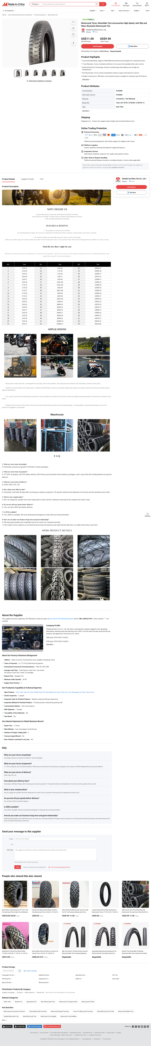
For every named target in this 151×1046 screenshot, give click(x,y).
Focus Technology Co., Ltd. (61, 1039)
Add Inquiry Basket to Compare (40, 81)
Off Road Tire (6, 979)
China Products (44, 1032)
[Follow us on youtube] (142, 1026)
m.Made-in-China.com (80, 1035)
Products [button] (35, 4)
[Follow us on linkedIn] (148, 1026)
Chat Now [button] (133, 46)
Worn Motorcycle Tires (48, 1002)
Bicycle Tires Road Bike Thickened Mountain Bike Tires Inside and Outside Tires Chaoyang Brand (134, 953)
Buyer (102, 11)
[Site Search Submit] (102, 4)
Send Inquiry (97, 46)
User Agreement (86, 1039)
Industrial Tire (43, 979)
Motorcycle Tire (53, 15)
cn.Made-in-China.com (95, 1035)
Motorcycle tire (43, 982)
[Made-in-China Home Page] (13, 4)
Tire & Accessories (40, 15)
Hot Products (33, 1032)
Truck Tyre (23, 692)
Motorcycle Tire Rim (88, 1002)
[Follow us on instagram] (139, 1026)
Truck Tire (64, 692)
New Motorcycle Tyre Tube (105, 1011)
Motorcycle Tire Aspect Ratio (68, 1002)
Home (4, 15)
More (4, 1020)
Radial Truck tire (44, 975)
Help (112, 11)
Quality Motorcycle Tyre (11, 1016)
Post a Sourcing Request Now (59, 867)
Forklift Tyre (38, 692)
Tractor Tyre (90, 692)
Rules (147, 11)
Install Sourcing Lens (53, 1026)
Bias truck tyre (6, 982)
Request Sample (115, 51)
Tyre (17, 692)
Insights (119, 1032)
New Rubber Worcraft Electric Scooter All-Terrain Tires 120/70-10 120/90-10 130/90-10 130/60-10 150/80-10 (45, 953)
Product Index (110, 1032)
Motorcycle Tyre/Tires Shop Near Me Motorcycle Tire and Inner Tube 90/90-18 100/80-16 (135, 912)
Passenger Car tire (8, 975)
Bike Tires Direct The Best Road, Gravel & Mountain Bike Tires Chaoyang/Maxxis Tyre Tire (75, 953)
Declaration (97, 1039)
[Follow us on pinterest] (145, 1026)
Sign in (147, 5)
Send (17, 867)
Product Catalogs (31, 971)
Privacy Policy (107, 1039)
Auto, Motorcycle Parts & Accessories (20, 15)
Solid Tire (78, 979)
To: (12, 844)
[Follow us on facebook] (133, 1026)
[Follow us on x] (136, 1026)
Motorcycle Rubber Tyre (125, 1011)
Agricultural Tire (31, 1002)
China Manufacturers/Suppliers (59, 1032)
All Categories (9, 11)
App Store (7, 1026)
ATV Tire (115, 975)
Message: (10, 850)
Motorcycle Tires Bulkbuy (69, 1016)
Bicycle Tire (18, 1002)
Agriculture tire (80, 975)
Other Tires (7, 1002)
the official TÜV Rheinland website (61, 619)
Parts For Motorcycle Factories (83, 1011)
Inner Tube (115, 979)
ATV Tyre (46, 692)
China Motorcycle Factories (38, 1011)
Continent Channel (99, 1032)
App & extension (124, 11)
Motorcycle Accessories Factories (14, 1011)
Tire (69, 692)
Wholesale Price (87, 1032)
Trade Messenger (34, 1026)
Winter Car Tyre (55, 692)
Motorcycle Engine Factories (60, 1011)
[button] (97, 4)
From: (11, 839)
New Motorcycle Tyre (29, 1016)
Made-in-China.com (66, 1035)
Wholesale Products (75, 1032)
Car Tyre (30, 692)
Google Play (20, 1026)
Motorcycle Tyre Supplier (48, 1016)
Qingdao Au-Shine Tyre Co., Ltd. (96, 30)
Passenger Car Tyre (78, 692)
